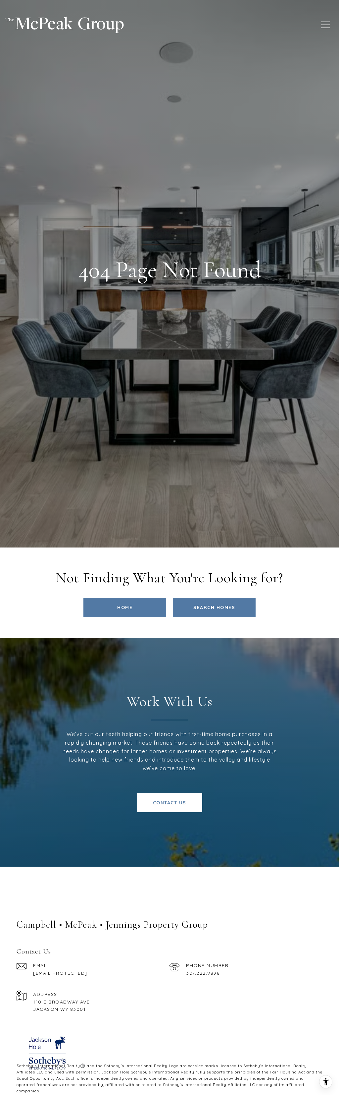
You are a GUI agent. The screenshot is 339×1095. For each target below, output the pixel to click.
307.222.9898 (203, 973)
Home (124, 607)
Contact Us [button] (169, 803)
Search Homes (214, 607)
